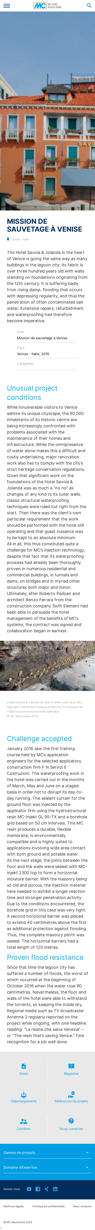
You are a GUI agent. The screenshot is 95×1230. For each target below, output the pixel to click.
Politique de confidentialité (49, 1206)
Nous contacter (82, 1206)
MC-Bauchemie (47, 6)
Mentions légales (13, 1206)
